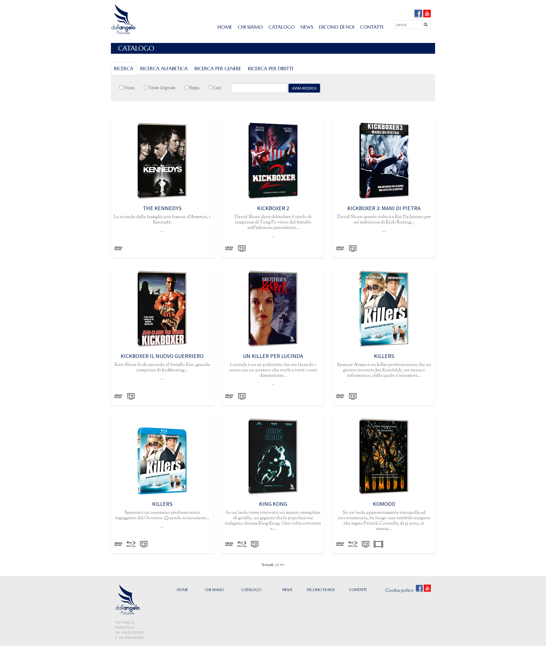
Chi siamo (250, 27)
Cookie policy (399, 590)
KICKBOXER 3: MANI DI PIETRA (384, 208)
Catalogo (281, 27)
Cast (217, 87)
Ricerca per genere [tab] (218, 68)
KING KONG (273, 503)
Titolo (129, 87)
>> (282, 564)
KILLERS (384, 355)
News (307, 27)
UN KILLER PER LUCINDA (273, 355)
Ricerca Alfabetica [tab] (164, 68)
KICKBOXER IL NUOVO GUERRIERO (162, 355)
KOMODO (384, 503)
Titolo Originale (161, 87)
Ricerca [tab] (123, 68)
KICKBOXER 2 (273, 208)
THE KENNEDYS (162, 208)
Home (225, 27)
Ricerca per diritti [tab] (270, 68)
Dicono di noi (336, 27)
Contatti (371, 27)
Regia (194, 87)
